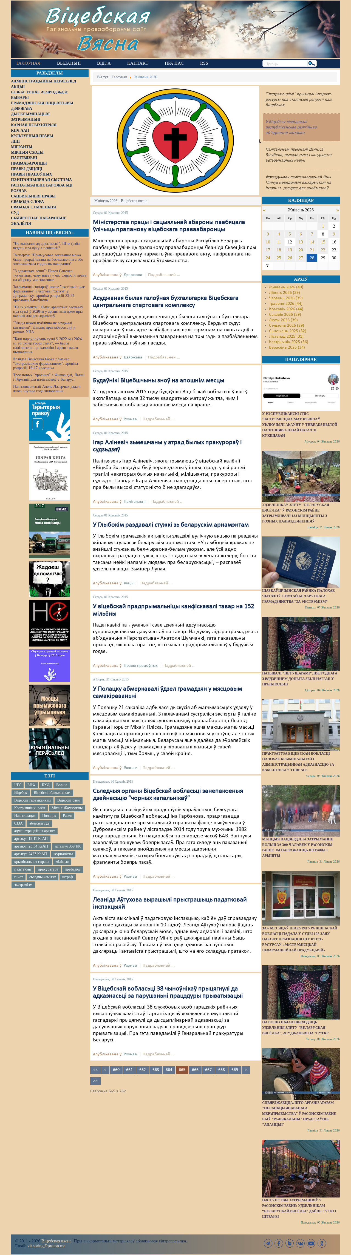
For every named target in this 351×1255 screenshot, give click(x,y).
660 (116, 1070)
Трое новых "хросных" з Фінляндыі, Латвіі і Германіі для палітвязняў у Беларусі (48, 377)
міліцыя (62, 862)
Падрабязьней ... (164, 275)
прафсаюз (73, 869)
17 (268, 250)
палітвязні (22, 869)
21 (312, 250)
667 (208, 1070)
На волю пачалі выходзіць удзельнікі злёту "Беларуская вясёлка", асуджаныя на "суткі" (296, 1027)
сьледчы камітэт (42, 877)
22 (323, 250)
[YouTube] (311, 1243)
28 (312, 257)
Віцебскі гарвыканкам (32, 800)
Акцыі (129, 583)
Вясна (107, 42)
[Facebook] (279, 1243)
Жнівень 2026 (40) (286, 287)
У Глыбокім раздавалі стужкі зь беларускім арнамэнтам (171, 525)
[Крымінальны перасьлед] (49, 749)
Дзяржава (133, 275)
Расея (67, 816)
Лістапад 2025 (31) (286, 336)
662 (142, 1070)
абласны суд (39, 823)
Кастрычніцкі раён (29, 808)
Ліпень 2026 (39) (284, 293)
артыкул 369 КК (68, 846)
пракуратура (48, 869)
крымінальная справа (31, 862)
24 (268, 257)
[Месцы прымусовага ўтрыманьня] (49, 705)
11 (279, 242)
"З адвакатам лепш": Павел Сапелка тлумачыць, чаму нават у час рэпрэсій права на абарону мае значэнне (49, 275)
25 (279, 257)
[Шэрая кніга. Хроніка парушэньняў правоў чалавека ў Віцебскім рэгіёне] (49, 472)
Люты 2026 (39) (283, 320)
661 (129, 1070)
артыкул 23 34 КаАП (31, 846)
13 (301, 242)
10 (268, 242)
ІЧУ (17, 785)
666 (195, 1070)
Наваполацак (25, 816)
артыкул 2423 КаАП (30, 854)
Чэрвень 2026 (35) (286, 298)
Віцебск (20, 793)
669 (234, 1070)
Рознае (130, 419)
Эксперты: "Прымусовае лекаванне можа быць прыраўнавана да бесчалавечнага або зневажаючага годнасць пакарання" (48, 259)
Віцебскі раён (68, 800)
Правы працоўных (141, 666)
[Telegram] (268, 1243)
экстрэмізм (23, 885)
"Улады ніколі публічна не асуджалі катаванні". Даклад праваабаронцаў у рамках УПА (44, 327)
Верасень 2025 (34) (287, 347)
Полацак (49, 816)
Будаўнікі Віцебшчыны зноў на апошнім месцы (158, 380)
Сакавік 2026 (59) (285, 314)
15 (323, 242)
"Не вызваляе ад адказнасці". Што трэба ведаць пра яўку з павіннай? (46, 246)
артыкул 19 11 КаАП (31, 839)
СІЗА (18, 823)
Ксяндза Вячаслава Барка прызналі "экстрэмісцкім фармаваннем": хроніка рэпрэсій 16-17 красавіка (45, 363)
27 (301, 257)
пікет (18, 877)
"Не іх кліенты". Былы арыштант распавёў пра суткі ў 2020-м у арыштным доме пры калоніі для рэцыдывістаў (48, 311)
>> (95, 1081)
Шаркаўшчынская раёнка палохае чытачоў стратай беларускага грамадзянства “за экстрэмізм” (298, 596)
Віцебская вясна (56, 1241)
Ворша (61, 785)
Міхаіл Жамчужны (67, 808)
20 (301, 250)
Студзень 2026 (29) (286, 325)
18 (279, 250)
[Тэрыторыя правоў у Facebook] (49, 420)
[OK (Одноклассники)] (321, 1243)
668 (221, 1070)
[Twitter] (289, 1243)
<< (95, 1070)
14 (312, 242)
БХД (46, 785)
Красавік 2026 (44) (286, 309)
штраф (67, 877)
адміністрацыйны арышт (34, 831)
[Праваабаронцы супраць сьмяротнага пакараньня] (49, 623)
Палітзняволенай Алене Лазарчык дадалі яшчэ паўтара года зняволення (47, 388)
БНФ (31, 785)
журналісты (63, 854)
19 (290, 250)
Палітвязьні (135, 501)
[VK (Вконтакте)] (300, 1243)
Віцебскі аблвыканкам (52, 793)
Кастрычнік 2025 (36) (288, 342)
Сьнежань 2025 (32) (287, 331)
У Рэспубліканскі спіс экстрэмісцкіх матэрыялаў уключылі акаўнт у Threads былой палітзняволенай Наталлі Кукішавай (299, 425)
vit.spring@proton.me (46, 1245)
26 (290, 257)
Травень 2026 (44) (285, 303)
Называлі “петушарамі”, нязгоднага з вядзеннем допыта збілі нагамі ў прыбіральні (299, 678)
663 (155, 1070)
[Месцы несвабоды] (49, 531)
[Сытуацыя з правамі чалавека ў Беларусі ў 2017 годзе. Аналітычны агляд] (49, 665)
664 (169, 1070)
